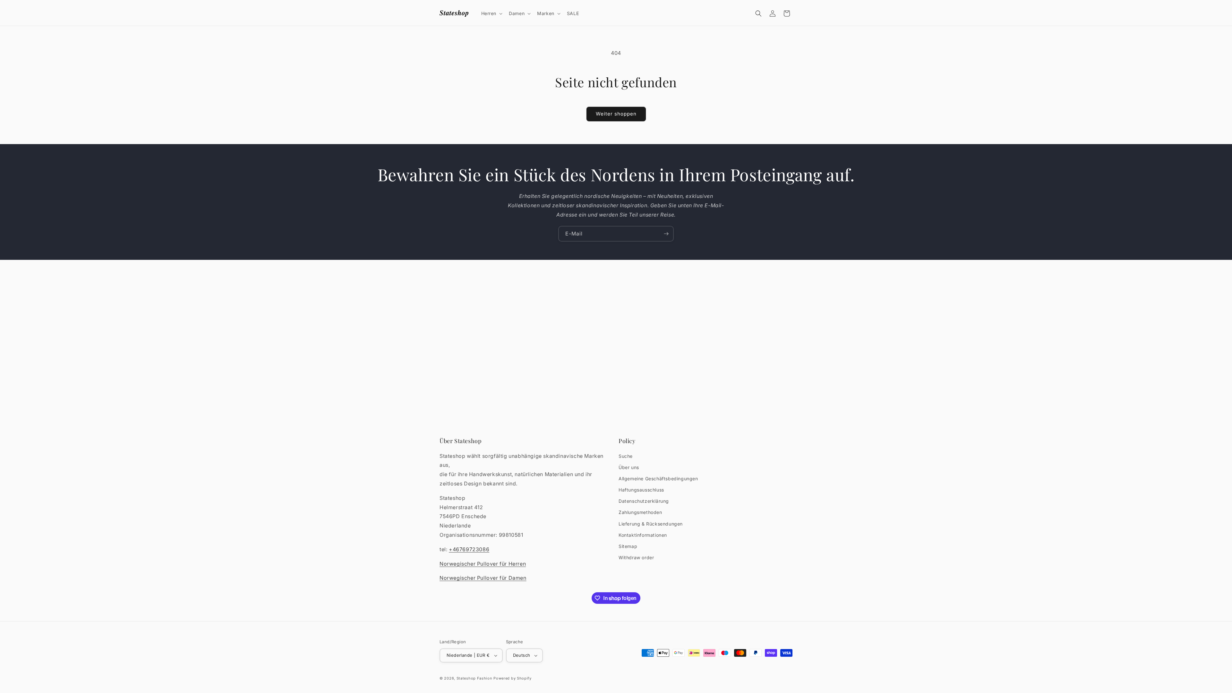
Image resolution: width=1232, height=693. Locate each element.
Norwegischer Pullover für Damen (483, 578)
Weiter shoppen (616, 114)
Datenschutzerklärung (644, 501)
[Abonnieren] (666, 234)
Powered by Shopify (512, 678)
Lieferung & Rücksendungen (651, 523)
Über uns (629, 467)
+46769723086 (469, 549)
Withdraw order (636, 557)
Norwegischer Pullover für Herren (483, 563)
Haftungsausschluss (641, 489)
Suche (626, 456)
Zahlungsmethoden (640, 512)
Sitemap (628, 546)
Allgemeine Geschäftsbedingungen (658, 478)
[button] (491, 13)
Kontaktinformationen (643, 535)
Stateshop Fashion (474, 678)
